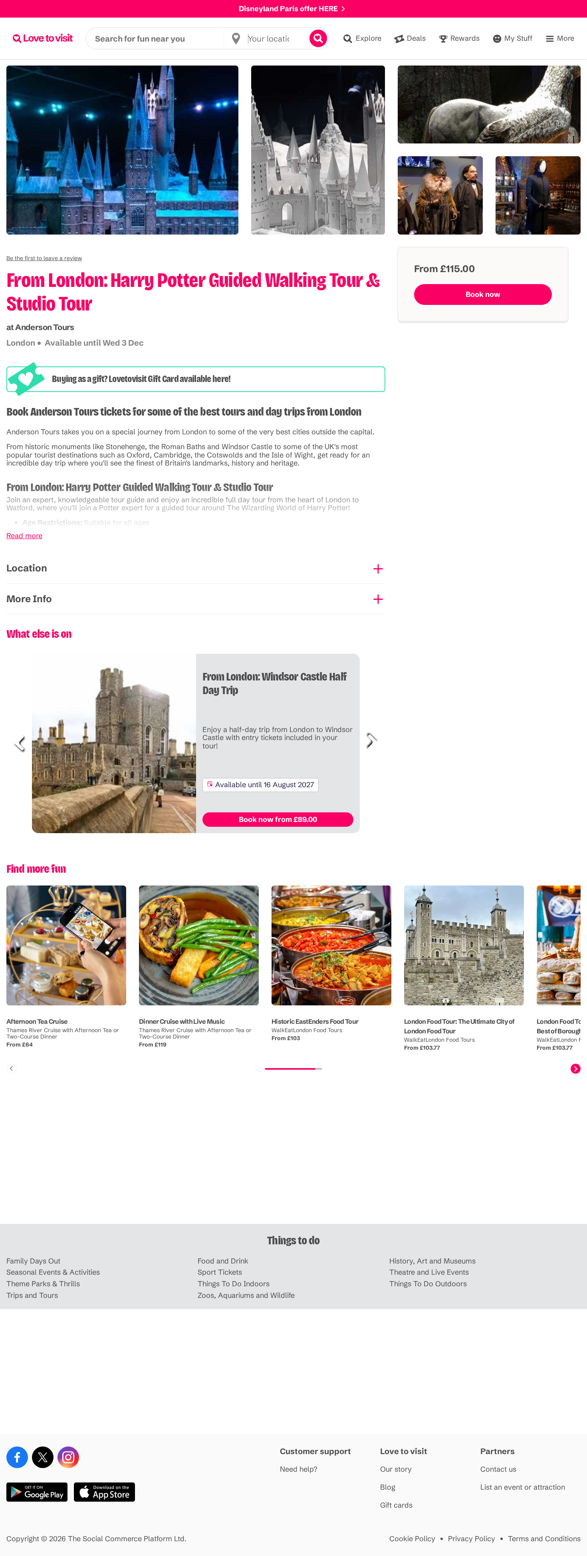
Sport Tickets (220, 1272)
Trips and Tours (32, 1295)
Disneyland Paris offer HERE (288, 8)
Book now (483, 294)
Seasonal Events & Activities (53, 1272)
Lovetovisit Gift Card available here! (169, 378)
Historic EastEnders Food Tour (315, 1021)
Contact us (498, 1469)
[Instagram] (68, 1457)
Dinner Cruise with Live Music (181, 1021)
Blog (387, 1487)
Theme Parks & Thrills (43, 1284)
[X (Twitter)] (43, 1457)
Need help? (298, 1469)
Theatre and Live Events (429, 1272)
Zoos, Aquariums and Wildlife (246, 1295)
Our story (396, 1469)
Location (26, 568)
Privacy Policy (471, 1539)
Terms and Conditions (544, 1539)
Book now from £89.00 (278, 819)
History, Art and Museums (432, 1261)
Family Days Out (33, 1261)
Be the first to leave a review (44, 258)
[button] (44, 258)
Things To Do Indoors (234, 1284)
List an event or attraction (522, 1487)
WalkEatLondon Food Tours (307, 1030)
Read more (24, 536)
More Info (29, 599)
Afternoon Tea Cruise (37, 1021)
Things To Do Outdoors (428, 1284)
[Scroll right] (576, 1069)
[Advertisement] (293, 1162)
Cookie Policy (412, 1539)
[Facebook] (17, 1457)
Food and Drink (223, 1261)
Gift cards (396, 1505)
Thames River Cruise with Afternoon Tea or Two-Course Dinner (62, 1033)
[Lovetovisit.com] (43, 38)
